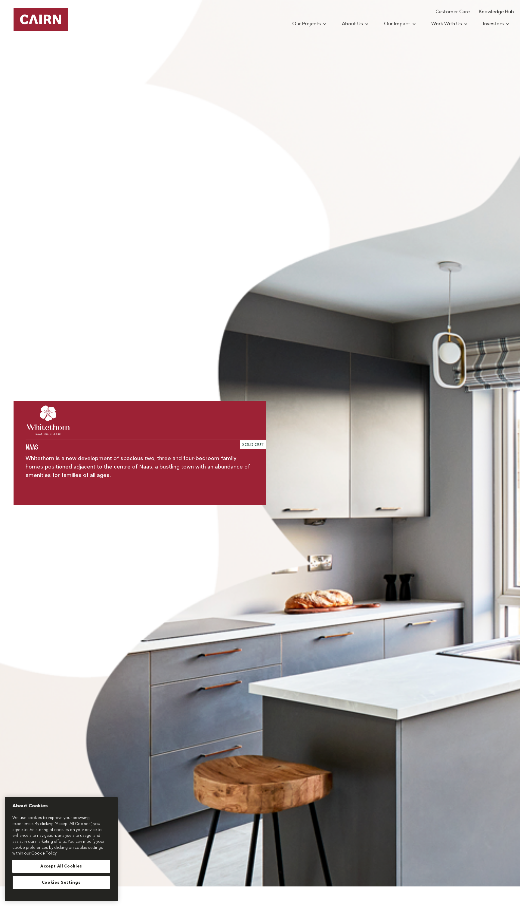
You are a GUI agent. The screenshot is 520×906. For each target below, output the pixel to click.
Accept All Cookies (61, 866)
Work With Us (446, 24)
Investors (493, 24)
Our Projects (306, 24)
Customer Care (452, 12)
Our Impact (397, 24)
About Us (352, 24)
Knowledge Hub (496, 12)
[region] (61, 849)
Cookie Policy (44, 853)
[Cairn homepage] (41, 19)
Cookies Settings (61, 882)
